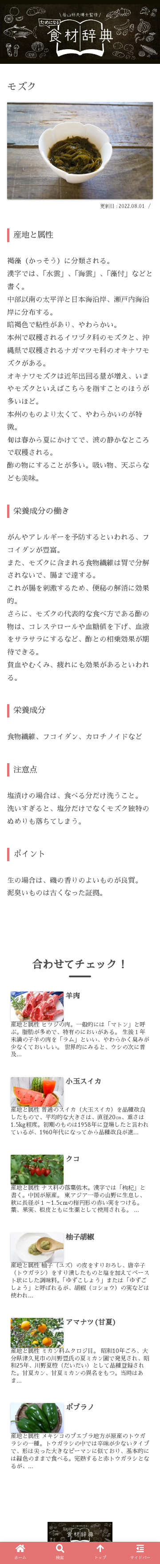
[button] (143, 1043)
